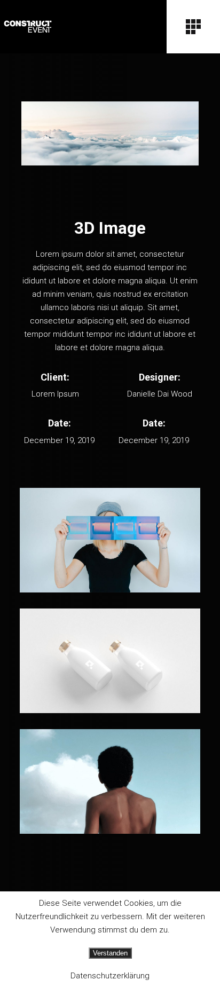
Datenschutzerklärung (110, 976)
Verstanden (110, 953)
